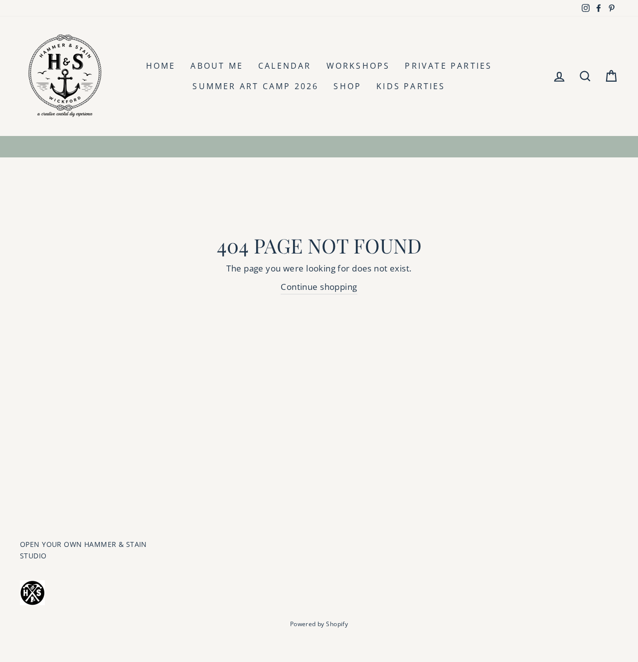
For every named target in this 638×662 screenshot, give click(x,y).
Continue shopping (319, 286)
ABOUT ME (216, 65)
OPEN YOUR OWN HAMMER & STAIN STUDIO (83, 549)
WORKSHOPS (358, 65)
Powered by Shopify (319, 624)
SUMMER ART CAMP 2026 (255, 86)
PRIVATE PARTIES (448, 65)
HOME (161, 65)
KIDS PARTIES (410, 86)
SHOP (347, 86)
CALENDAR (285, 65)
